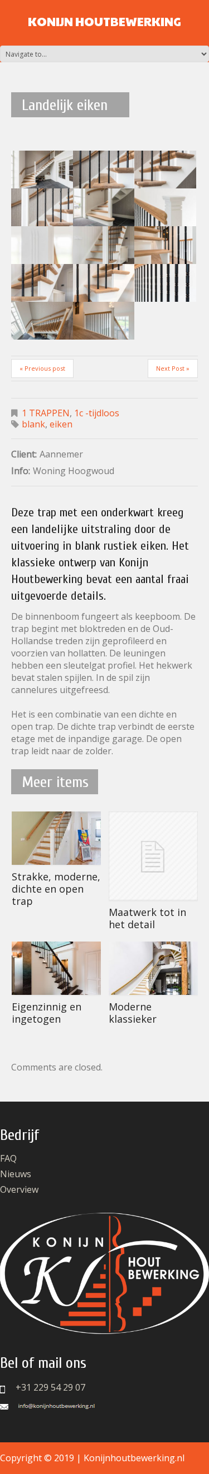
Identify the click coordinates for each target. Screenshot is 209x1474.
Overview (19, 1189)
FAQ (8, 1158)
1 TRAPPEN (46, 413)
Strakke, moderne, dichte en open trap (56, 889)
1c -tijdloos (96, 413)
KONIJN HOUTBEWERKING (104, 21)
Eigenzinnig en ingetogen (46, 1012)
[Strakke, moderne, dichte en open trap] (56, 838)
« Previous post (42, 368)
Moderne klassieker (133, 1012)
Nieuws (15, 1174)
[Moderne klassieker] (153, 968)
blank (33, 424)
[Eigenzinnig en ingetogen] (56, 968)
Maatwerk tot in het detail (147, 918)
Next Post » (172, 368)
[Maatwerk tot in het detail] (153, 855)
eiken (61, 424)
